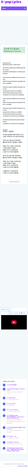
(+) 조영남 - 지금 (11, 436)
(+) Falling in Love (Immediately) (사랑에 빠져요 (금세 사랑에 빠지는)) (15, 417)
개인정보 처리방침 (22, 466)
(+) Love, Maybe (12, 385)
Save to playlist (14, 313)
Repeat (24, 313)
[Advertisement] (14, 31)
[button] (14, 8)
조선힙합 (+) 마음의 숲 (13, 442)
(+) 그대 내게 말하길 (12, 409)
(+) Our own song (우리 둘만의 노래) (16, 389)
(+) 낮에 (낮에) (11, 403)
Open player (6, 309)
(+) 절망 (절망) (11, 398)
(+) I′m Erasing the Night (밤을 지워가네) (16, 428)
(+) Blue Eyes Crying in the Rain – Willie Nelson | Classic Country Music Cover (15, 449)
